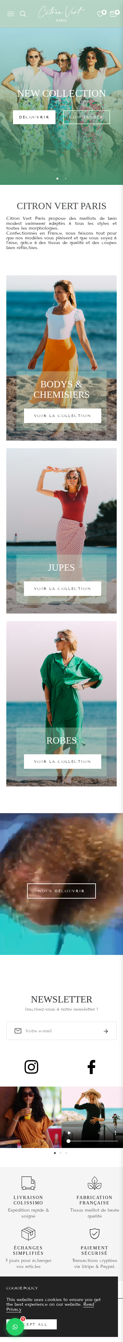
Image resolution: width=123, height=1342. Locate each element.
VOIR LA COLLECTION (62, 415)
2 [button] (65, 178)
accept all (31, 1324)
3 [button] (66, 1153)
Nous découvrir (61, 890)
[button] (15, 1327)
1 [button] (57, 179)
